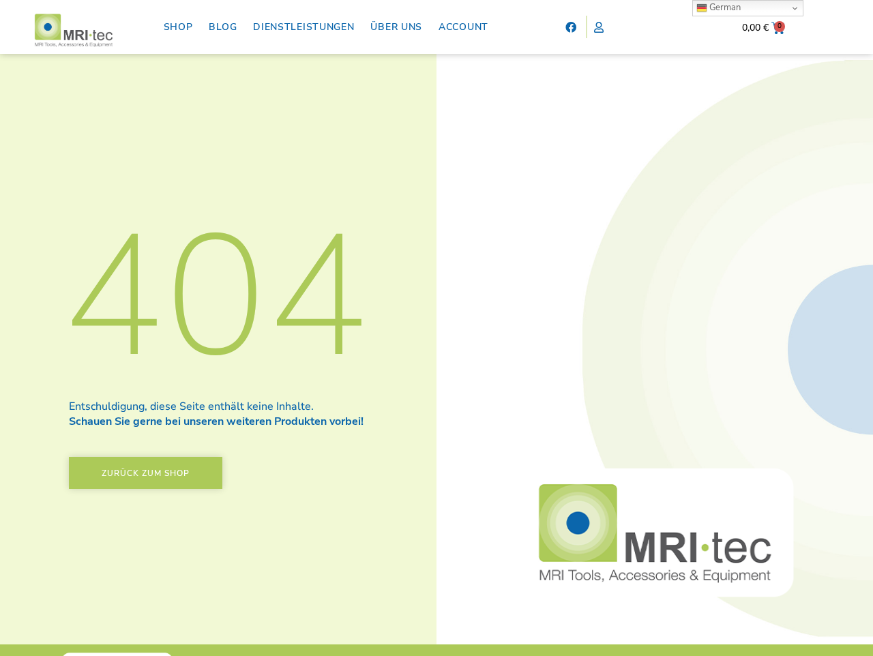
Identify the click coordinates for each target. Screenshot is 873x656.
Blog (223, 26)
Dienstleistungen (303, 26)
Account (463, 26)
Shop (178, 26)
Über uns (396, 26)
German (724, 7)
